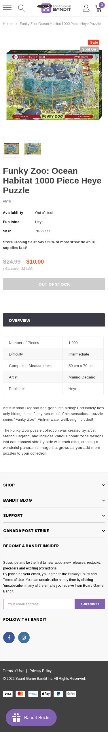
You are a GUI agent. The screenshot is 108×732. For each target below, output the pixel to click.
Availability (13, 213)
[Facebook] (9, 637)
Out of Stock (54, 284)
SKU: (7, 231)
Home (8, 24)
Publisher (11, 222)
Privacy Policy (79, 574)
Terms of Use (13, 580)
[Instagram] (24, 637)
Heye (7, 201)
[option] (54, 85)
